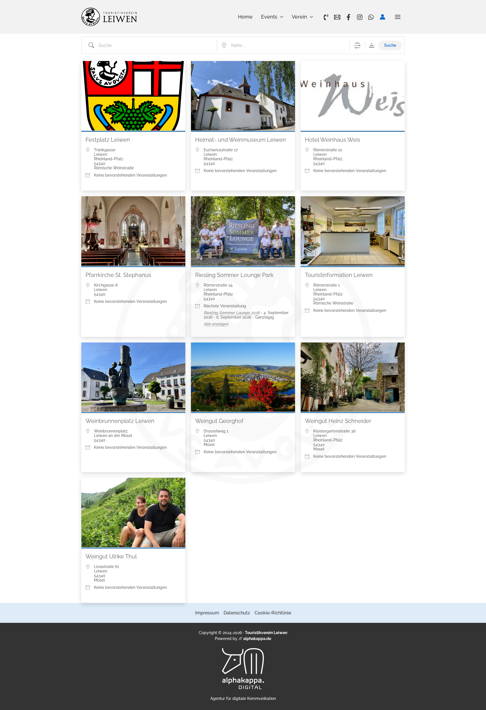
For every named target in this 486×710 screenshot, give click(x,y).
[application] (280, 17)
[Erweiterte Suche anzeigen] (357, 45)
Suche (390, 45)
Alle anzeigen (216, 324)
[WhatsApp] (371, 17)
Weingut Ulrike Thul (111, 556)
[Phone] (326, 17)
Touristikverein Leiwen (266, 632)
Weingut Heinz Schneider (338, 421)
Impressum (207, 613)
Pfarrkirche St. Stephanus (118, 275)
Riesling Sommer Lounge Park (234, 275)
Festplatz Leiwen (108, 139)
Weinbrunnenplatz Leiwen (120, 421)
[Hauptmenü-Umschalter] (398, 16)
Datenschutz (237, 613)
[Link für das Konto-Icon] (382, 17)
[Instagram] (360, 17)
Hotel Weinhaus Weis (332, 139)
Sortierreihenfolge (371, 45)
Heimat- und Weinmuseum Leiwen (240, 139)
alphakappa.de (257, 638)
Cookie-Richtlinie (273, 613)
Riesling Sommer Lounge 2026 (232, 312)
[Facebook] (348, 17)
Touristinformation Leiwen (339, 275)
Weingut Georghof (219, 421)
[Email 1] (337, 17)
